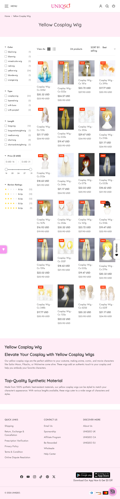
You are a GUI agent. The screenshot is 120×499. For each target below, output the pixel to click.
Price (14, 155)
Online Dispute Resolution (17, 457)
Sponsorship (50, 431)
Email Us (48, 426)
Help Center (50, 454)
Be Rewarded (50, 442)
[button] (112, 491)
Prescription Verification (16, 440)
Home (7, 16)
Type (10, 91)
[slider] (6, 169)
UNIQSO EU (89, 442)
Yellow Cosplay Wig (22, 16)
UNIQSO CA (89, 437)
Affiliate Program (52, 437)
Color (10, 47)
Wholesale (49, 448)
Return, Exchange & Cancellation (14, 433)
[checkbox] (18, 51)
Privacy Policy (11, 446)
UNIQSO (16, 492)
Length (11, 121)
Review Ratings (15, 184)
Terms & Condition (14, 451)
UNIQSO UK (89, 431)
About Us (87, 426)
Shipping (9, 426)
